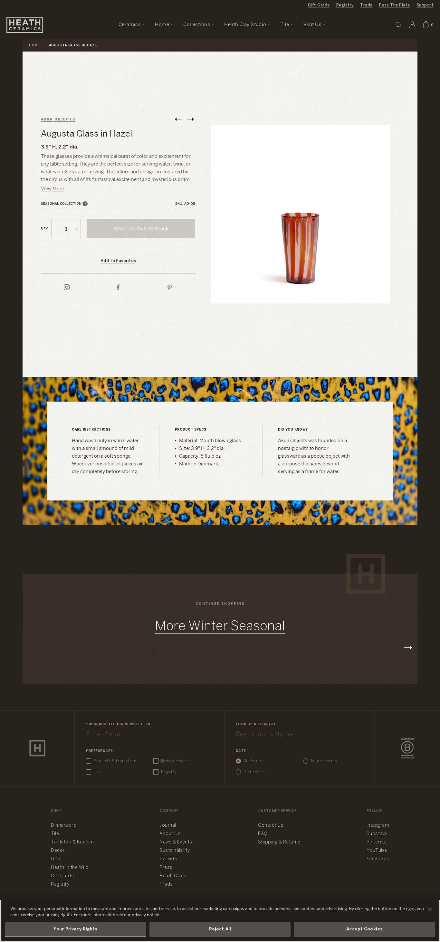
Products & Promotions (115, 761)
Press (166, 868)
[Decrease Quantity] (56, 229)
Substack (377, 834)
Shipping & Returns (279, 842)
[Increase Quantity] (76, 229)
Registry (345, 5)
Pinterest (377, 842)
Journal (167, 825)
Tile (97, 772)
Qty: (44, 228)
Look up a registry (256, 724)
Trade (366, 5)
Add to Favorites (118, 261)
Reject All (220, 929)
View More (52, 189)
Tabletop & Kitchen (72, 842)
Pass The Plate (394, 5)
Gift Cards (319, 5)
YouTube (377, 851)
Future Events (324, 761)
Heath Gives (173, 876)
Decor (58, 851)
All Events (253, 761)
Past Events (254, 772)
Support (425, 5)
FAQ (263, 834)
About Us (169, 834)
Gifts (56, 859)
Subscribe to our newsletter (118, 724)
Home (34, 45)
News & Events (175, 761)
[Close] (430, 909)
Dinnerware (63, 825)
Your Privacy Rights (75, 929)
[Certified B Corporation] (407, 748)
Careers (168, 859)
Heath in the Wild (70, 868)
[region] (220, 920)
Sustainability (174, 851)
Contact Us (270, 825)
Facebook (378, 859)
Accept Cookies (364, 929)
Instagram (378, 825)
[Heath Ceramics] (37, 748)
